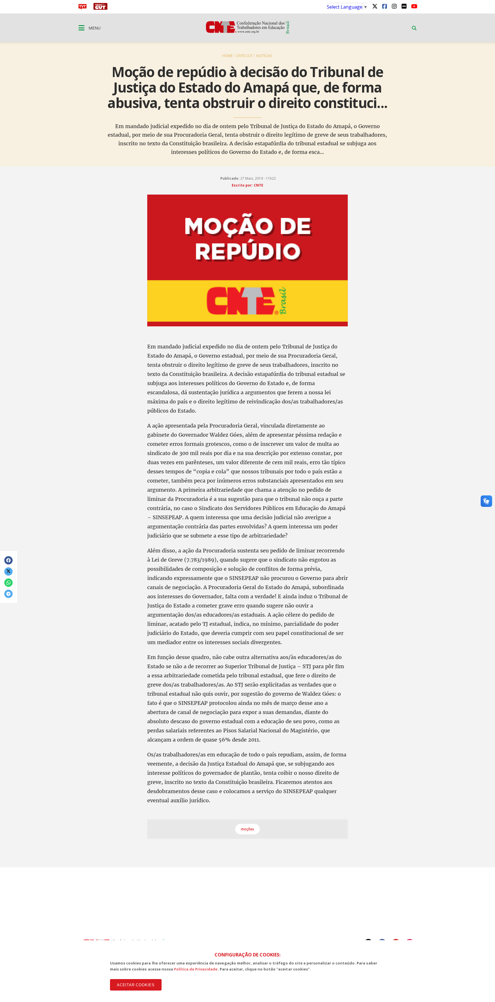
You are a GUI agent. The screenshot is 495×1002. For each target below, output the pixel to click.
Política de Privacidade (196, 969)
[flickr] (404, 6)
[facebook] (384, 6)
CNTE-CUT (244, 55)
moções (247, 829)
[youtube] (414, 6)
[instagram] (394, 6)
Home (227, 55)
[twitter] (375, 6)
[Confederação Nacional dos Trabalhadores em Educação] (247, 32)
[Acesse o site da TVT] (82, 8)
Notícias (264, 55)
